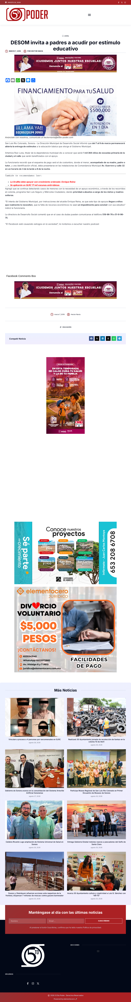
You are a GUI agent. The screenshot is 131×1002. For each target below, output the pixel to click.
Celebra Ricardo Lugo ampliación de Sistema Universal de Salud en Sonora (34, 843)
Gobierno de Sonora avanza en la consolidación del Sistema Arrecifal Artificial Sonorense (34, 792)
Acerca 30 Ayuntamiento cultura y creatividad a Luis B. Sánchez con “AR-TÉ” (96, 894)
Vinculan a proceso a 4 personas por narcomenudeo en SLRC (35, 739)
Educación (67, 327)
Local (66, 36)
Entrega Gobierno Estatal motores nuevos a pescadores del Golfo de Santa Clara (96, 843)
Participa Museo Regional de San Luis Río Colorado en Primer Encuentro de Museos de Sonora (96, 792)
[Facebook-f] (118, 2)
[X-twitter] (122, 2)
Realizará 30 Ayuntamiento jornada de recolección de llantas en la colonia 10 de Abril (96, 740)
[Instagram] (125, 2)
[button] (89, 15)
